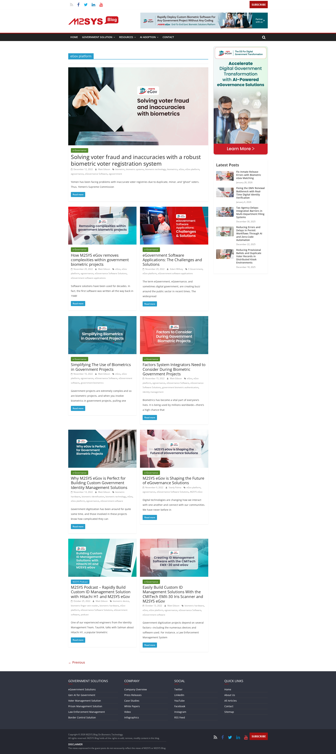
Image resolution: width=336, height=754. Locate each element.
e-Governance (79, 150)
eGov (181, 169)
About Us (229, 695)
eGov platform (192, 169)
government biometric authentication (180, 387)
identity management (153, 391)
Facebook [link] (179, 706)
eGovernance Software (96, 173)
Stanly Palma (175, 487)
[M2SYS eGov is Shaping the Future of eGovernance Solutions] (174, 432)
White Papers (132, 706)
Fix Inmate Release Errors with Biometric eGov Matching (248, 175)
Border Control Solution (82, 717)
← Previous (76, 662)
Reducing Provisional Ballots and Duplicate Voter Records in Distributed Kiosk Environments (248, 256)
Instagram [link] (180, 712)
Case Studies (131, 700)
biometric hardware (109, 605)
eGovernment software (111, 500)
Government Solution (97, 37)
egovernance (77, 173)
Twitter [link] (178, 689)
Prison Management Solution (85, 706)
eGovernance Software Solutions (111, 273)
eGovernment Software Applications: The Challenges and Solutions (172, 259)
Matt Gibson (104, 169)
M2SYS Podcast (80, 581)
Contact (168, 37)
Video (127, 712)
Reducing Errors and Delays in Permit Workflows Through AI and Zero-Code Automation (249, 233)
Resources (126, 37)
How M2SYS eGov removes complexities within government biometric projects (100, 259)
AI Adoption (148, 37)
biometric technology (155, 169)
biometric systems (135, 169)
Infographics (131, 717)
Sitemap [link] (229, 712)
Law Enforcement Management (86, 712)
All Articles (230, 700)
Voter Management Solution (84, 700)
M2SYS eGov (196, 491)
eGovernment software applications (88, 277)
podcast (85, 614)
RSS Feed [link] (179, 717)
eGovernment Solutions (82, 689)
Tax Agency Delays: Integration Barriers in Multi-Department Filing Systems (250, 212)
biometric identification (93, 496)
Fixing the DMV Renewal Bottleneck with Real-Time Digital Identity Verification (250, 193)
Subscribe (259, 4)
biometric (120, 169)
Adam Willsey (177, 269)
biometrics (172, 169)
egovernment (115, 173)
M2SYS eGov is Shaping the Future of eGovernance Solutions (173, 480)
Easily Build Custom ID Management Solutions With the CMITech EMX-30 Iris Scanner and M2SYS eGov (173, 594)
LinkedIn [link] (179, 695)
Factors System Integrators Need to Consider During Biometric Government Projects (174, 369)
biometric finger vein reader (84, 605)
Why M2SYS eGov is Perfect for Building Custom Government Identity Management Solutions (99, 482)
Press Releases (133, 695)
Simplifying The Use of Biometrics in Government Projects (101, 367)
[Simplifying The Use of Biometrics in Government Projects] (102, 318)
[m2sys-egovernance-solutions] (204, 15)
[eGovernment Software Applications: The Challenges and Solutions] (174, 209)
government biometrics (92, 382)
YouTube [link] (179, 700)
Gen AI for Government (81, 695)
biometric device (121, 601)
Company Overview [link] (135, 689)
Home (74, 37)
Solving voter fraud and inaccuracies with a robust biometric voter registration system (136, 160)
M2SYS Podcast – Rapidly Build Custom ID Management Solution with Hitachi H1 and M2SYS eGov (101, 591)
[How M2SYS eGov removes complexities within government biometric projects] (102, 209)
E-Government (195, 269)
